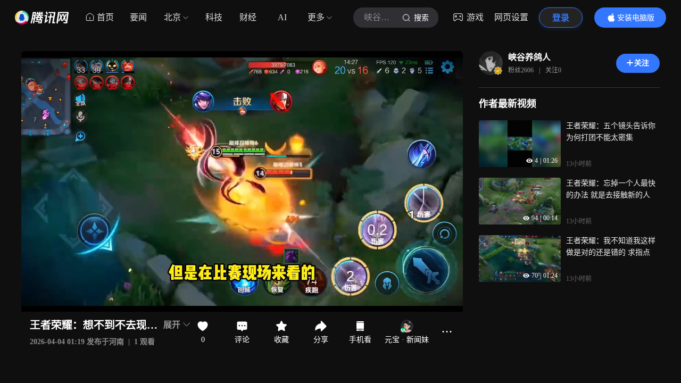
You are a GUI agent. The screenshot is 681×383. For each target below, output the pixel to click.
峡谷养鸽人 (529, 57)
